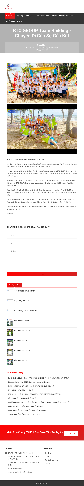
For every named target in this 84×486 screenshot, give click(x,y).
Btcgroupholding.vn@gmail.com (22, 472)
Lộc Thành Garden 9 (21, 321)
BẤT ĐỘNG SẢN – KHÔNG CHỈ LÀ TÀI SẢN (22, 398)
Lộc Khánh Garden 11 (22, 340)
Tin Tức (54, 16)
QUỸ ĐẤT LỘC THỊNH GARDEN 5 (25, 311)
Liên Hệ (19, 21)
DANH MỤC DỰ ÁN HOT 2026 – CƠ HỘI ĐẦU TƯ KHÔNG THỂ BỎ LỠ (31, 386)
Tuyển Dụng (10, 21)
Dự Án (47, 456)
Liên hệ (47, 463)
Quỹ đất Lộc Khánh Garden (24, 301)
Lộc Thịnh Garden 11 (22, 360)
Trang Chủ (10, 16)
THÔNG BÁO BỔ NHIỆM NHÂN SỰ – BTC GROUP (24, 414)
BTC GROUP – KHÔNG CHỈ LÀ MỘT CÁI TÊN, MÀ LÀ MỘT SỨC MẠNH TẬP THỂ (34, 394)
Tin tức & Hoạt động (51, 460)
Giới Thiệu (20, 16)
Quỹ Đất (29, 16)
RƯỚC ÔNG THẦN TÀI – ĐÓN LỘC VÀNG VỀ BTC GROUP (27, 410)
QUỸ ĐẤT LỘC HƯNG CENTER (24, 291)
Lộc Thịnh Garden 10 (22, 330)
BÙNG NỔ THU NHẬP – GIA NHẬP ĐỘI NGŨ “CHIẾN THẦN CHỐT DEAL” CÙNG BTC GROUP (38, 378)
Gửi (43, 274)
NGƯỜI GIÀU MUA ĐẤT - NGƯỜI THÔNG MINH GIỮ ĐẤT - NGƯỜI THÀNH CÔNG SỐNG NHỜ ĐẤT (40, 402)
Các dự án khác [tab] (14, 285)
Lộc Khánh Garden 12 (22, 350)
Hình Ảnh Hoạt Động (66, 16)
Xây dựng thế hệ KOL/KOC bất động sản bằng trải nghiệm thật (29, 382)
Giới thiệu (48, 453)
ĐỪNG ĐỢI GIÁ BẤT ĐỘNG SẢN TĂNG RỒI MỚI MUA (25, 406)
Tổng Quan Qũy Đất (42, 16)
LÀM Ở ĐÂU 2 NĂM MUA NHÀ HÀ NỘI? (21, 390)
